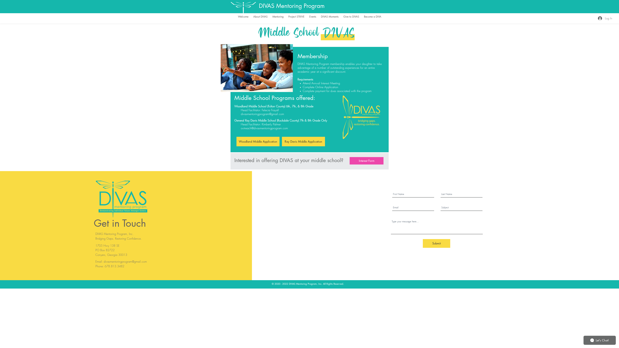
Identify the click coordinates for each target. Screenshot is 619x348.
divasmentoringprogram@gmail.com (262, 114)
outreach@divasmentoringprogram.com (264, 128)
